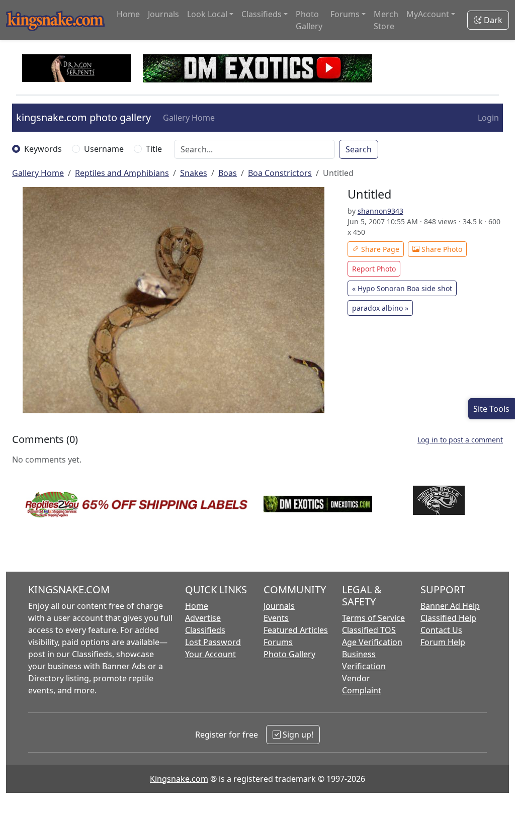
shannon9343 (380, 211)
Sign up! (297, 734)
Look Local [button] (207, 14)
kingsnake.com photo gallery (83, 117)
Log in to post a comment (460, 439)
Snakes (193, 172)
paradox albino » (380, 308)
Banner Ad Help (450, 605)
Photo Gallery (309, 20)
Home (128, 14)
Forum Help (442, 642)
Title (154, 148)
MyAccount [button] (427, 14)
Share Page (379, 249)
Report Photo (374, 269)
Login (488, 117)
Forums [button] (345, 14)
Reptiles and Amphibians (122, 172)
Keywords (43, 148)
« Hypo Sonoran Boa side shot (402, 288)
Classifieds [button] (261, 14)
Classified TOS (369, 630)
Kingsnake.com (179, 778)
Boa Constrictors (280, 172)
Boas (227, 172)
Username (104, 148)
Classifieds (205, 630)
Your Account (210, 654)
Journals (163, 14)
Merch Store (386, 20)
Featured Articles (296, 630)
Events (276, 617)
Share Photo (440, 249)
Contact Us (441, 630)
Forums (278, 642)
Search (359, 149)
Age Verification (372, 642)
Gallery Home (189, 117)
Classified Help (448, 617)
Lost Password (213, 642)
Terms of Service (373, 617)
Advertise (203, 617)
